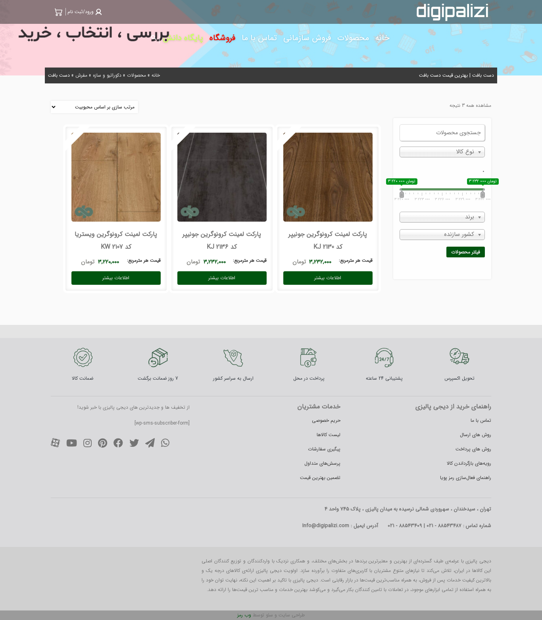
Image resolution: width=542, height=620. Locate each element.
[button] (83, 11)
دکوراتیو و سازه (107, 75)
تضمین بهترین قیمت (320, 477)
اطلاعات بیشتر (327, 278)
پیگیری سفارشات (324, 449)
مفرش (81, 75)
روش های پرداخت (473, 449)
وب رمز (244, 615)
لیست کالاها (328, 434)
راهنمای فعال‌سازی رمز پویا (465, 477)
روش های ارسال (475, 434)
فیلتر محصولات (465, 252)
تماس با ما (481, 420)
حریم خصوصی (326, 420)
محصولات (136, 75)
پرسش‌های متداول (322, 463)
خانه (156, 75)
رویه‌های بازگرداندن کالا (469, 463)
